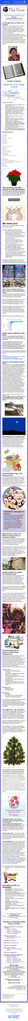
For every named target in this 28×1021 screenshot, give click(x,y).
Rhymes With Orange (9, 520)
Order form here (14, 199)
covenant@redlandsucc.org (12, 251)
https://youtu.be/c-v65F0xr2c (10, 863)
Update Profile (8, 1010)
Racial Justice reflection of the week (13, 334)
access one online (12, 243)
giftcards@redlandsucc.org (9, 855)
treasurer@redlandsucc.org (12, 239)
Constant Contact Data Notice (17, 1010)
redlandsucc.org (14, 915)
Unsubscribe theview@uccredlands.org (14, 1008)
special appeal (20, 776)
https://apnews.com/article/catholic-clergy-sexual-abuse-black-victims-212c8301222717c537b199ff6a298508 (13, 357)
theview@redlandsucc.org (15, 1012)
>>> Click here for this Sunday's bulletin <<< (14, 19)
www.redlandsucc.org (17, 979)
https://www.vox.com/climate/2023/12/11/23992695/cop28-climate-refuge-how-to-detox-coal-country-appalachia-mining (14, 398)
